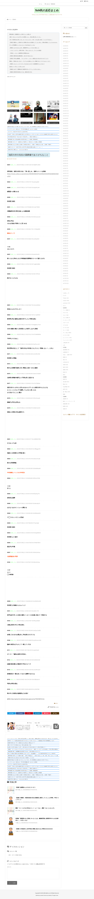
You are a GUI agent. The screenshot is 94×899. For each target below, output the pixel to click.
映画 (65, 379)
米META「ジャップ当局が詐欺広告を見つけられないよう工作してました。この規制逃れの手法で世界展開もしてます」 (31, 740)
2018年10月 (66, 255)
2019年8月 (65, 230)
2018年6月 (65, 265)
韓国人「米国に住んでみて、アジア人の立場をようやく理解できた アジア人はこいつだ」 (30, 61)
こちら (74, 36)
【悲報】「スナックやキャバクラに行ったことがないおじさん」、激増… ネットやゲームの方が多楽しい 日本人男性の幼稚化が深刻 (33, 749)
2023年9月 (65, 118)
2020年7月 (65, 203)
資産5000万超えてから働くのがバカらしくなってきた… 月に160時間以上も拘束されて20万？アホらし (28, 126)
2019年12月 (66, 220)
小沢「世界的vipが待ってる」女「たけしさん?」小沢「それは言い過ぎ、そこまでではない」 (31, 39)
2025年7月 (65, 70)
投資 (65, 372)
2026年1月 (65, 58)
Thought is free (55, 895)
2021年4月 (65, 185)
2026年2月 (65, 55)
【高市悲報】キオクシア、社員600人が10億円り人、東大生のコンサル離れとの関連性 (24, 141)
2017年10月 (66, 283)
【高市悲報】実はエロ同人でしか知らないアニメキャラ (18, 123)
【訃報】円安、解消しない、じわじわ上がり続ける (17, 149)
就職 (65, 369)
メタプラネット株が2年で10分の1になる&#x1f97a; (17, 131)
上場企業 (66, 342)
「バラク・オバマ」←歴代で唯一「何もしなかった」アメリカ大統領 (25, 50)
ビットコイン (67, 337)
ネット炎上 (67, 332)
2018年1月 (65, 275)
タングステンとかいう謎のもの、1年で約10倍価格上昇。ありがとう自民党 (22, 129)
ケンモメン (66, 320)
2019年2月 (65, 245)
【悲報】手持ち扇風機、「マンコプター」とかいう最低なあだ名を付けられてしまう (28, 58)
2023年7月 (65, 123)
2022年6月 (65, 155)
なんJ (64, 305)
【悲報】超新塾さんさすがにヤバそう (25, 787)
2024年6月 (65, 95)
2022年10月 (66, 145)
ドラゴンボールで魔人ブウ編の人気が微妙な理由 (57, 110)
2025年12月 (66, 60)
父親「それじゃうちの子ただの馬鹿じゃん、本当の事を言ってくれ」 (25, 37)
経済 (65, 389)
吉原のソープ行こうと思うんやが (17, 66)
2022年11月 (66, 143)
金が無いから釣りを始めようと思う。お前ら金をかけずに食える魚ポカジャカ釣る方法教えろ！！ (26, 747)
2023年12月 (66, 110)
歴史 (65, 384)
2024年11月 (66, 83)
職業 (64, 394)
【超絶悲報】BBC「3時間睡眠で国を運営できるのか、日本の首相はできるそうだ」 (24, 751)
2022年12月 (66, 140)
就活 (65, 367)
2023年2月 (65, 135)
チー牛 (66, 327)
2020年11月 (66, 193)
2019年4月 (65, 240)
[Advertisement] (33, 88)
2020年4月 (65, 210)
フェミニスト (67, 340)
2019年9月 (65, 228)
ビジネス (66, 335)
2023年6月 (65, 125)
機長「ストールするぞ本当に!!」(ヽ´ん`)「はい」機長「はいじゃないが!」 (35, 808)
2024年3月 (65, 103)
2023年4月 (65, 130)
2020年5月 (65, 208)
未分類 (66, 381)
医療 (65, 357)
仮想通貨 (66, 349)
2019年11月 (66, 223)
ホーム (9, 19)
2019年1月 (65, 248)
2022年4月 (65, 160)
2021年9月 (65, 178)
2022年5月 (65, 158)
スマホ (65, 325)
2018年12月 (66, 250)
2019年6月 (65, 235)
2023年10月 (66, 115)
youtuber (66, 303)
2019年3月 (65, 243)
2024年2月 (65, 105)
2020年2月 (65, 215)
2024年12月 (66, 80)
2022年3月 (65, 163)
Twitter (66, 298)
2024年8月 (65, 90)
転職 (65, 406)
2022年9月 (65, 148)
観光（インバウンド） (69, 401)
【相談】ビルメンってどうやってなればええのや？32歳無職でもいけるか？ (27, 63)
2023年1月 (65, 138)
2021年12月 (66, 170)
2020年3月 (65, 213)
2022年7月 (65, 153)
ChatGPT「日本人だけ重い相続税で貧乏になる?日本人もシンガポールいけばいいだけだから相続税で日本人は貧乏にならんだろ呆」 (33, 134)
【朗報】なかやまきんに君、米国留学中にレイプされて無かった (24, 47)
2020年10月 (66, 195)
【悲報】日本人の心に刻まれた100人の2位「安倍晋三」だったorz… (21, 757)
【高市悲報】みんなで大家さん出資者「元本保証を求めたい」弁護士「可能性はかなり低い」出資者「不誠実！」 (29, 144)
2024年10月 (66, 85)
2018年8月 (65, 260)
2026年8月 (65, 45)
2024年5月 (65, 98)
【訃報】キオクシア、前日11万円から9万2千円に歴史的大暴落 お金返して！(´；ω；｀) (24, 147)
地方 (65, 359)
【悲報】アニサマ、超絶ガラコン (27, 123)
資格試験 (66, 403)
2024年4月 (65, 100)
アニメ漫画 (66, 310)
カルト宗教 (66, 317)
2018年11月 (66, 253)
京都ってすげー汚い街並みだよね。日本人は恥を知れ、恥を (19, 745)
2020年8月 (65, 200)
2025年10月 (66, 65)
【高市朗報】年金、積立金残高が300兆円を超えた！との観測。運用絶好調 (22, 139)
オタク (65, 312)
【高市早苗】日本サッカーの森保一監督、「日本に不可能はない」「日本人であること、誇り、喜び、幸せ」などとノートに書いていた (33, 755)
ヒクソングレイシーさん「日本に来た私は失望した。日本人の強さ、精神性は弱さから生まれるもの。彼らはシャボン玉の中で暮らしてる (33, 738)
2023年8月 (65, 120)
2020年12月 (66, 190)
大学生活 (66, 362)
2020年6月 (65, 205)
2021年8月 (65, 180)
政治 (15, 19)
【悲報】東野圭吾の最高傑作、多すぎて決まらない (21, 55)
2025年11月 (66, 63)
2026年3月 (65, 53)
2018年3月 (65, 273)
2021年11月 (65, 173)
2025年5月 (65, 75)
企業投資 (66, 352)
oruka (57, 707)
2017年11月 (65, 280)
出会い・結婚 (67, 354)
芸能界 (65, 398)
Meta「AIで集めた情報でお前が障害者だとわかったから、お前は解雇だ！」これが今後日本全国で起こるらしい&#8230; (31, 753)
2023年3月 (65, 133)
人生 (64, 345)
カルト (65, 315)
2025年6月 (65, 73)
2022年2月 (65, 165)
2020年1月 (65, 218)
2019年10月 (66, 225)
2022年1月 (65, 168)
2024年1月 (65, 108)
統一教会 (66, 391)
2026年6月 (65, 50)
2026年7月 (65, 48)
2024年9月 (65, 88)
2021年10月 (66, 175)
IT (64, 295)
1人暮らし (66, 293)
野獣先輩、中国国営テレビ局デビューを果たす (20, 34)
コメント (9, 866)
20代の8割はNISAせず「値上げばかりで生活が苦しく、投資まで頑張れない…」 (23, 136)
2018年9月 (65, 258)
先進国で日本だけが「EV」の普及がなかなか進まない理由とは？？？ (21, 742)
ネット (66, 330)
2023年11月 (66, 113)
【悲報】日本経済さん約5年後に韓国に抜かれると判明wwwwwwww (34, 829)
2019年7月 (65, 233)
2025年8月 (65, 68)
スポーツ (66, 322)
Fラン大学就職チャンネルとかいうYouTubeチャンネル (22, 45)
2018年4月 (65, 270)
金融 (65, 408)
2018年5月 (65, 268)
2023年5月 (65, 128)
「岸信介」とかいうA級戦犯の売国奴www (19, 53)
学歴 (65, 364)
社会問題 (66, 386)
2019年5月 (65, 238)
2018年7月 (65, 263)
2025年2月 (65, 78)
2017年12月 (66, 278)
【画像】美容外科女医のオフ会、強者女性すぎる (20, 72)
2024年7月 (65, 93)
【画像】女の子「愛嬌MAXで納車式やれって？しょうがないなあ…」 (25, 69)
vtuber (66, 300)
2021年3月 (65, 188)
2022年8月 (65, 150)
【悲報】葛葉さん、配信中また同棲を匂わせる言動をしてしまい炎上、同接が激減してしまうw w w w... (33, 42)
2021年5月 (65, 183)
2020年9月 (65, 198)
